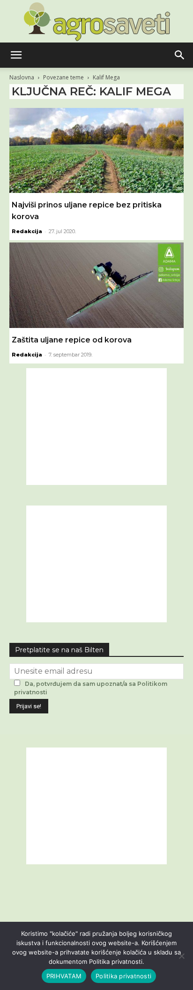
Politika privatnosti (123, 976)
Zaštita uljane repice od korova (72, 339)
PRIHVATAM (64, 976)
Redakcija (27, 231)
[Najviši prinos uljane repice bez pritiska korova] (96, 150)
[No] (181, 956)
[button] (16, 55)
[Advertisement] (96, 426)
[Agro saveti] (96, 21)
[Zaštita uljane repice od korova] (96, 285)
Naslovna (21, 77)
